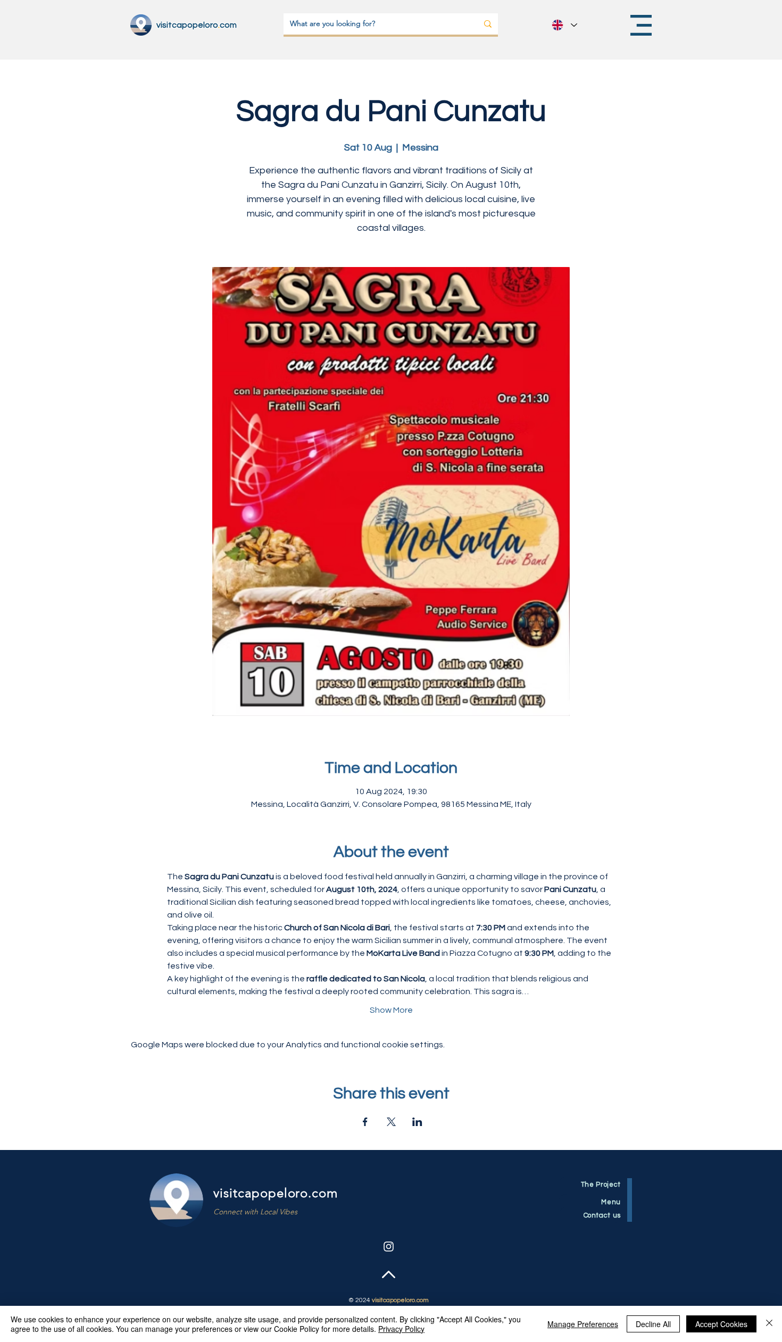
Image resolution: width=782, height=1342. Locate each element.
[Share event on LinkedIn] (417, 1122)
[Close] (769, 1323)
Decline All (653, 1324)
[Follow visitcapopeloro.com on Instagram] (388, 1246)
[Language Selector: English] (564, 25)
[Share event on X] (391, 1122)
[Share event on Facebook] (365, 1122)
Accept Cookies (721, 1324)
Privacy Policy (401, 1328)
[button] (641, 25)
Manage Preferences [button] (582, 1324)
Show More (391, 1010)
